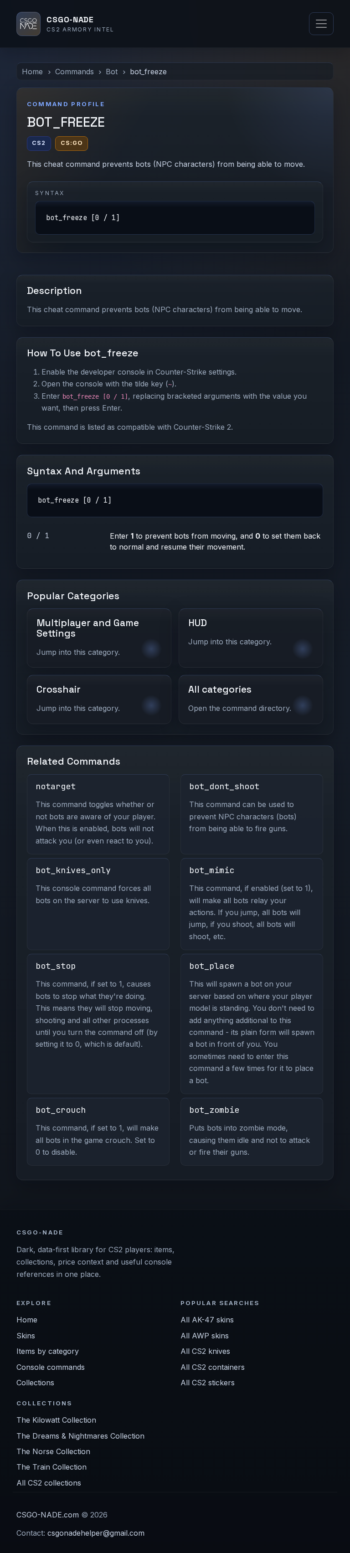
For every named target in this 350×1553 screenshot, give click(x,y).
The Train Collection (51, 1466)
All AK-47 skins (207, 1319)
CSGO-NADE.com (47, 1514)
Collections (35, 1382)
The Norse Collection (53, 1451)
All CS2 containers (212, 1367)
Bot (112, 71)
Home (32, 71)
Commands (74, 71)
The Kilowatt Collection (56, 1419)
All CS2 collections (48, 1482)
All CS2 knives (205, 1351)
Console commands (50, 1367)
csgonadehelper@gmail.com (95, 1533)
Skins (25, 1335)
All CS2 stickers (207, 1382)
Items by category (47, 1351)
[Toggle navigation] (321, 23)
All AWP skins (204, 1335)
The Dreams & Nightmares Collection (80, 1435)
